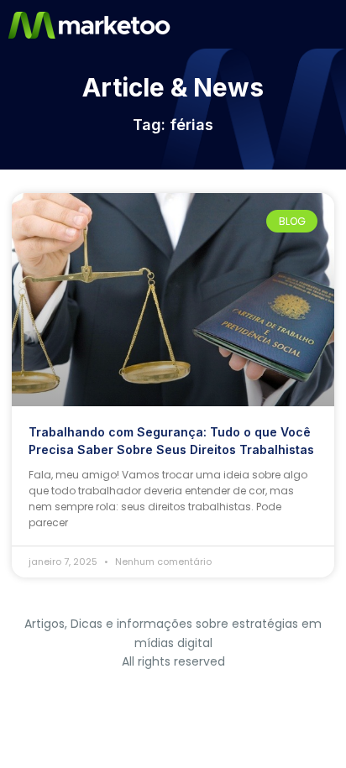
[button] (332, 25)
